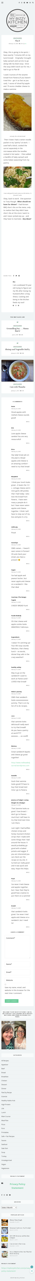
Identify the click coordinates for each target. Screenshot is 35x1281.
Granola (4, 1096)
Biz (24, 43)
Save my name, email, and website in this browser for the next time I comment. (17, 990)
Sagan (13, 570)
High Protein (5, 1104)
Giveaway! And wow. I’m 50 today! (20, 1228)
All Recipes (5, 1061)
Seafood (4, 1144)
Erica (13, 449)
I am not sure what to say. (18, 1244)
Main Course (5, 1116)
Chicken (4, 1081)
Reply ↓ (28, 421)
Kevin (13, 406)
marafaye (14, 543)
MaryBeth (14, 476)
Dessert (4, 1085)
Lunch (3, 1112)
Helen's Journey (16, 692)
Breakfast (4, 1077)
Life (2, 1108)
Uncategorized (17, 38)
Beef (3, 1069)
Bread (3, 1073)
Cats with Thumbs (17, 387)
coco (12, 716)
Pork (3, 1128)
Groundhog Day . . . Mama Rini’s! (18, 329)
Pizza (3, 1124)
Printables (5, 1132)
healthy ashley (16, 667)
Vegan (3, 1164)
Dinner (3, 1088)
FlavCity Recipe (6, 1092)
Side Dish (4, 1148)
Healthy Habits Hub (8, 1100)
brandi (13, 906)
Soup (3, 1152)
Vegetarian (5, 1168)
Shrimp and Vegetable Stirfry (17, 349)
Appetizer (4, 1065)
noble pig (14, 527)
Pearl (13, 879)
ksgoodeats (15, 637)
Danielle (14, 775)
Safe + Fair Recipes (7, 1136)
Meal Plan (4, 1120)
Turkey (3, 1156)
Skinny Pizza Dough (16, 1220)
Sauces (3, 1140)
